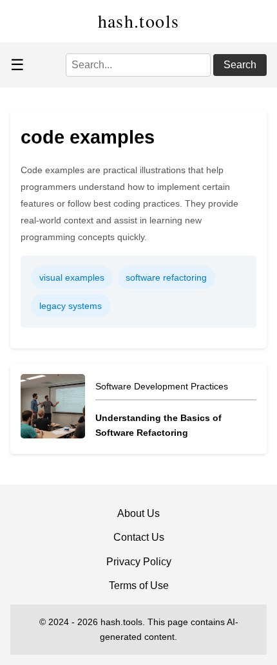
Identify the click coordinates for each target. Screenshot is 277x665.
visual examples (71, 277)
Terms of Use (139, 585)
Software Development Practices (161, 386)
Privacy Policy (138, 561)
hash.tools (139, 20)
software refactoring (166, 277)
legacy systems (70, 306)
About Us (138, 513)
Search (240, 64)
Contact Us (138, 537)
